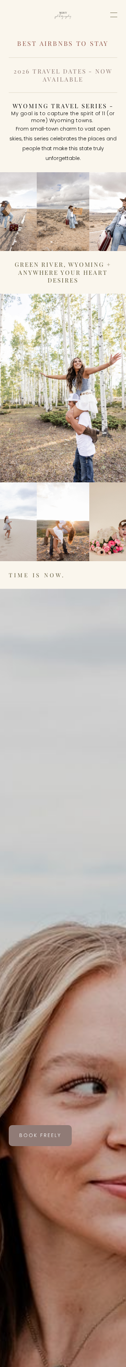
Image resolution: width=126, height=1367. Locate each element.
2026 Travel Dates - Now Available (64, 75)
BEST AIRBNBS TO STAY (62, 43)
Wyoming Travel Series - (63, 106)
